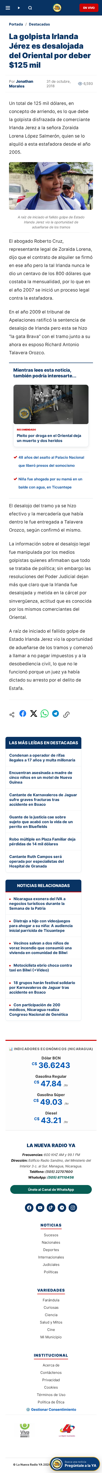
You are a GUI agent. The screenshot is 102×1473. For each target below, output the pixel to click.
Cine (51, 1329)
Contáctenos (51, 1372)
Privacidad (51, 1380)
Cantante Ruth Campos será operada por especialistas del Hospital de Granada (36, 861)
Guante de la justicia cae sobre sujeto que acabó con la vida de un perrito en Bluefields (41, 822)
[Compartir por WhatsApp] (45, 714)
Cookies (51, 1387)
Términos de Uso (51, 1394)
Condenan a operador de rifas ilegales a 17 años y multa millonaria (42, 757)
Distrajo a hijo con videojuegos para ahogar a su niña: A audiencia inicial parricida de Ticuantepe (41, 926)
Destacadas (39, 24)
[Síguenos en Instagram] (73, 1207)
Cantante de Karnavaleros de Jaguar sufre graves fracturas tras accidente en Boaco (43, 799)
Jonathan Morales (21, 83)
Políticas (51, 1272)
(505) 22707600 (59, 1172)
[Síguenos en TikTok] (51, 1207)
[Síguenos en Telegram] (62, 1207)
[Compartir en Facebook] (23, 714)
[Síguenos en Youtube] (40, 1207)
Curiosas (51, 1307)
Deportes (51, 1249)
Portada (16, 24)
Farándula (51, 1300)
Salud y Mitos (51, 1322)
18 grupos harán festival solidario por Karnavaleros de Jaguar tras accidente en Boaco (42, 987)
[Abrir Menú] (8, 8)
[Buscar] (30, 8)
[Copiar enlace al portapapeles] (66, 715)
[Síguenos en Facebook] (29, 1207)
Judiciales (51, 1264)
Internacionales (51, 1257)
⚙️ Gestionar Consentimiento (51, 1409)
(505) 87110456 (60, 1177)
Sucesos (51, 1235)
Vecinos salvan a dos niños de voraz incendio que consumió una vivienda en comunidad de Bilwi (40, 948)
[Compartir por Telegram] (55, 714)
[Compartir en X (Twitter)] (34, 714)
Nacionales (51, 1242)
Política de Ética (51, 1402)
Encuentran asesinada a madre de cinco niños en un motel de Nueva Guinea (40, 777)
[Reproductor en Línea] (18, 8)
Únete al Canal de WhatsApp (51, 1189)
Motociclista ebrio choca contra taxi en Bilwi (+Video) (40, 967)
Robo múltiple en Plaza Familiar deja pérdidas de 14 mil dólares (42, 841)
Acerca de (51, 1365)
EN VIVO (89, 8)
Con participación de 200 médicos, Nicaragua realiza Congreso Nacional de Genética (38, 1009)
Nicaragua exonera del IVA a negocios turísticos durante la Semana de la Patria (37, 903)
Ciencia (51, 1315)
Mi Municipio (51, 1337)
